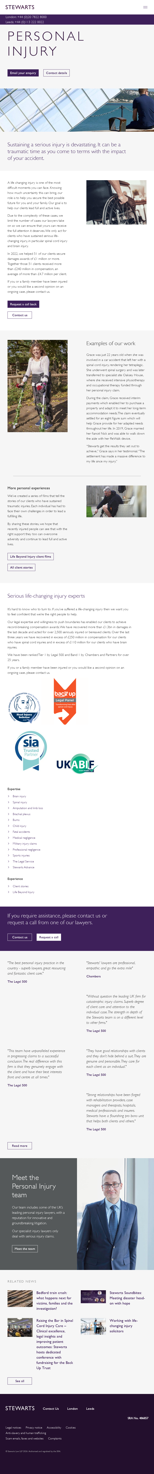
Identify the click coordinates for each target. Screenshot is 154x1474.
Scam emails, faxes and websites (25, 1438)
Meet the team (25, 1249)
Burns (16, 820)
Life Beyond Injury (23, 892)
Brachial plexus (21, 814)
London (72, 1408)
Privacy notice (34, 1427)
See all (19, 1381)
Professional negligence (26, 849)
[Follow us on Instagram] (120, 1407)
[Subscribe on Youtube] (145, 1407)
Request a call (48, 937)
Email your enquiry (23, 73)
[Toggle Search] (137, 7)
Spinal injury (20, 802)
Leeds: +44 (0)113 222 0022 (25, 22)
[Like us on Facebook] (136, 1407)
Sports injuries (21, 855)
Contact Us (51, 1408)
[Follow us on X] (128, 1407)
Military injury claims (25, 843)
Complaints (55, 1438)
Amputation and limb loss (28, 808)
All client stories (21, 567)
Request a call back (23, 304)
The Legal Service (23, 861)
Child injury (19, 826)
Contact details (56, 73)
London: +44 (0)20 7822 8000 (26, 17)
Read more (19, 1146)
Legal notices (13, 1427)
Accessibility (54, 1427)
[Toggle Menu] (145, 7)
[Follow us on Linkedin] (112, 1407)
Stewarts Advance (23, 867)
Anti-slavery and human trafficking (26, 1433)
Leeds (90, 1408)
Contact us (19, 315)
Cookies (71, 1427)
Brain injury (19, 796)
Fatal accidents (21, 831)
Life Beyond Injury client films (30, 556)
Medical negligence (24, 837)
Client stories (21, 886)
